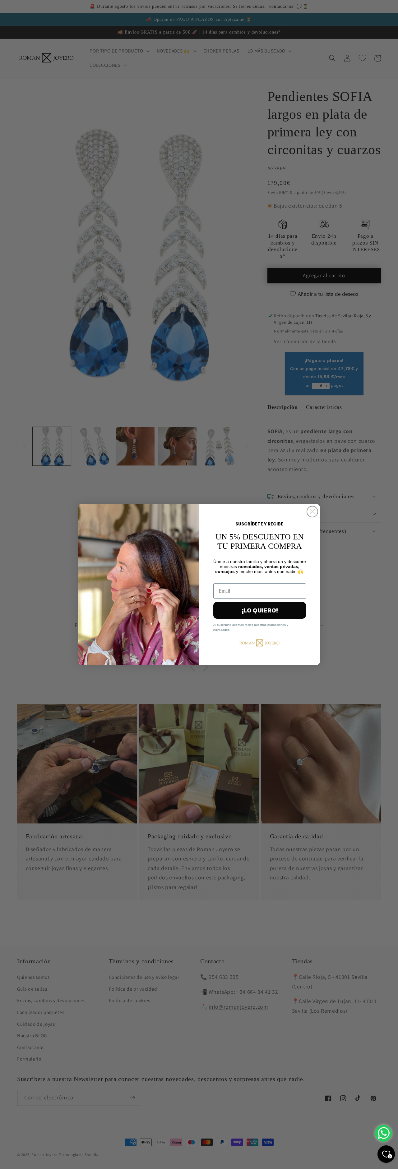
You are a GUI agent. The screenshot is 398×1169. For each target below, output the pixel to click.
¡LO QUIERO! (260, 610)
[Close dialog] (312, 511)
